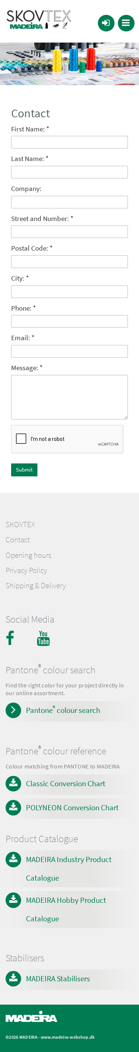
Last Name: (30, 158)
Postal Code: (32, 248)
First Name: (30, 129)
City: (20, 278)
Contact (18, 540)
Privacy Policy (26, 570)
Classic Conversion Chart (65, 783)
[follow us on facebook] (13, 638)
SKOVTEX (20, 524)
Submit (24, 469)
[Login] (106, 23)
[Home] (39, 21)
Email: (22, 338)
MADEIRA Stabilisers (58, 979)
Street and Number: (42, 218)
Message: (27, 367)
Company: (26, 188)
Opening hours (28, 555)
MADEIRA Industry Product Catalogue (69, 868)
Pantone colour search (63, 709)
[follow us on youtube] (44, 638)
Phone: (23, 308)
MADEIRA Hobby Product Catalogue (66, 909)
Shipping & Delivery (36, 585)
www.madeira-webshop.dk (68, 1037)
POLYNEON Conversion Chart (72, 808)
